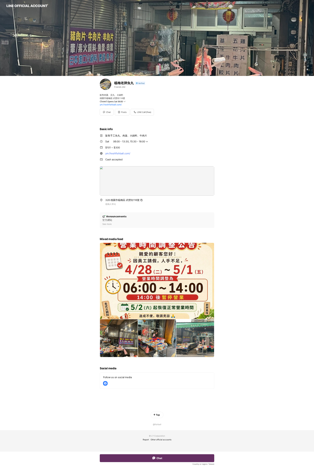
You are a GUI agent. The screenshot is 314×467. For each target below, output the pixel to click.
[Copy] (141, 200)
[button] (122, 112)
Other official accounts (161, 439)
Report (146, 439)
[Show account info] (140, 83)
